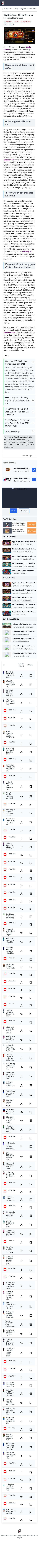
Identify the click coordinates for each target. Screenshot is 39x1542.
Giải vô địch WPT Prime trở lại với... (10, 1111)
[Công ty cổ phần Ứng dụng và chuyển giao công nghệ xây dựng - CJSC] (6, 625)
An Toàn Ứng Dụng (26, 544)
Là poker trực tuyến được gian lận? (9, 1437)
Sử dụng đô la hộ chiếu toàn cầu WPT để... (10, 1030)
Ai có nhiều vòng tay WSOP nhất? (10, 966)
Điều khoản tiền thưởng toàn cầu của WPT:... (10, 674)
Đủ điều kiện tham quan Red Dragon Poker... (10, 1285)
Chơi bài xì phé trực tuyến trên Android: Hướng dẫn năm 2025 (27, 455)
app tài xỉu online (9, 9)
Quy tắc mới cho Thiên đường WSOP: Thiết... (10, 1352)
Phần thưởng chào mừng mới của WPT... (10, 1094)
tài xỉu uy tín (9, 160)
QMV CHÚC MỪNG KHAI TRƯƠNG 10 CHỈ (10, 768)
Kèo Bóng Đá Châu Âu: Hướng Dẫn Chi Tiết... (10, 812)
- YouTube (11, 710)
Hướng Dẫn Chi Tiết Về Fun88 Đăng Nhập (10, 1487)
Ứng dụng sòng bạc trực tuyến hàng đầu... (10, 950)
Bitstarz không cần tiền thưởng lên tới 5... (10, 846)
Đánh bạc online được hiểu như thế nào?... (10, 1129)
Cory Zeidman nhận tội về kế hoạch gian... (10, 1155)
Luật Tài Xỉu (16, 552)
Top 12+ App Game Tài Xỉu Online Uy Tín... (10, 821)
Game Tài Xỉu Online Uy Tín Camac (23, 627)
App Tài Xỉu (16, 544)
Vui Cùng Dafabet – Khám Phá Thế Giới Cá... (10, 1057)
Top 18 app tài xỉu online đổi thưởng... (10, 916)
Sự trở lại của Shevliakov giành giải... (10, 1342)
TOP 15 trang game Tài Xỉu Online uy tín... (10, 1066)
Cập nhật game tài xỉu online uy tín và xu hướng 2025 (25, 9)
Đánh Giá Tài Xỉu (17, 566)
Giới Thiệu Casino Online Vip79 (10, 1103)
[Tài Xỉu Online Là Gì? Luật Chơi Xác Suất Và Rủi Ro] (6, 550)
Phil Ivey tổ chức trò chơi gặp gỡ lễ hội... (10, 1455)
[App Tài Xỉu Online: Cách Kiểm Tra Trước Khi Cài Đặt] (6, 542)
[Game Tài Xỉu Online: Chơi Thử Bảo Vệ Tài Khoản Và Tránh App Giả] (6, 571)
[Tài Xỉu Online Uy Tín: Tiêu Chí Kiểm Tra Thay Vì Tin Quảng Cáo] (6, 564)
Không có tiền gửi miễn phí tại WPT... (10, 1084)
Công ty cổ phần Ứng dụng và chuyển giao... (9, 1260)
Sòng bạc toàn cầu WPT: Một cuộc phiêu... (10, 1402)
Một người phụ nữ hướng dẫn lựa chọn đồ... (10, 1295)
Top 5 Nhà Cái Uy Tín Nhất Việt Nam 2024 (9, 693)
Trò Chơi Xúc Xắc (26, 559)
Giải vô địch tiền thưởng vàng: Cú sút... (10, 1333)
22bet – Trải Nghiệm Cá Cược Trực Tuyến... (10, 751)
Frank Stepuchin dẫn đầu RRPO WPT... (10, 734)
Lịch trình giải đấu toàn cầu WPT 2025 (9, 1250)
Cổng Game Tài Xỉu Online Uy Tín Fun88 (10, 795)
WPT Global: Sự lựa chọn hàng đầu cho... (10, 941)
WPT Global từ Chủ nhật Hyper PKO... (10, 1384)
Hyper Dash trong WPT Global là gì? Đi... (10, 1420)
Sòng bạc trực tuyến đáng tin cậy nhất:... (10, 1013)
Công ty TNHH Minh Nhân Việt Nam (10, 1224)
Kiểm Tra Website (29, 566)
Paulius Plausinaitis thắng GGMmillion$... (10, 1324)
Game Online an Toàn (19, 573)
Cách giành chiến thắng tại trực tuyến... (10, 1120)
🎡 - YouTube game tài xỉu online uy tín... (10, 1215)
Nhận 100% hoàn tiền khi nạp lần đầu (18, 523)
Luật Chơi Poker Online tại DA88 (10, 1511)
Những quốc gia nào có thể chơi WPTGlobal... (10, 1145)
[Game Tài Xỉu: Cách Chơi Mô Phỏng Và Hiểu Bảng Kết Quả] (6, 557)
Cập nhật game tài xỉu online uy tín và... (10, 684)
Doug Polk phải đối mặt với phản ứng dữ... (10, 932)
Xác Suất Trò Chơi (26, 552)
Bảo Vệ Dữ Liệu (31, 573)
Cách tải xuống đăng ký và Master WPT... (10, 702)
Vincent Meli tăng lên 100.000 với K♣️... (10, 1039)
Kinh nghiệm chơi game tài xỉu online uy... (10, 1411)
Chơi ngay (32, 525)
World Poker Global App (17, 529)
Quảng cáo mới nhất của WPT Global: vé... (10, 1314)
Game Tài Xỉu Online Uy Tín (21, 634)
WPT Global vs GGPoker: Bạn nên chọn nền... (10, 1393)
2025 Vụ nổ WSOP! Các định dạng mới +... (10, 1166)
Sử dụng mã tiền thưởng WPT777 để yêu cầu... (10, 1446)
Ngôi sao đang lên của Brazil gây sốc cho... (10, 1305)
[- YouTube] (6, 632)
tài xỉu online (9, 332)
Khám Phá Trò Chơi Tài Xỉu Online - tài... (10, 1175)
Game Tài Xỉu (16, 559)
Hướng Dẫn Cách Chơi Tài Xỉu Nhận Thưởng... (10, 1048)
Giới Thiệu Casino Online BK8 (10, 1198)
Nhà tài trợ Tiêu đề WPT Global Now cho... (10, 1075)
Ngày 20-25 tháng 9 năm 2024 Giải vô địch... (10, 1233)
